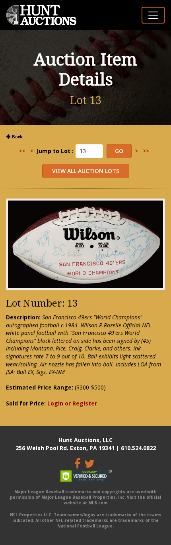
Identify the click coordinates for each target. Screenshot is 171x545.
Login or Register (72, 403)
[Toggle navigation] (153, 15)
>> (146, 151)
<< (22, 151)
